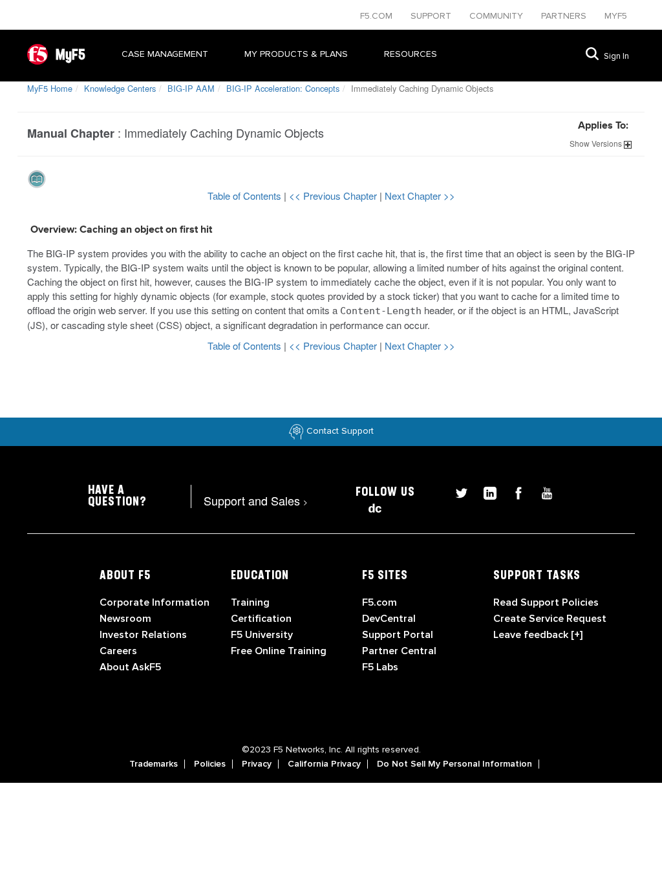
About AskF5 (130, 667)
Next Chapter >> (420, 195)
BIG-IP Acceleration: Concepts (282, 88)
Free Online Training (278, 650)
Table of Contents (246, 195)
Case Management (165, 53)
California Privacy (324, 764)
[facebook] (513, 491)
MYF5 (615, 15)
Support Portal (397, 634)
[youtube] (540, 491)
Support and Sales (256, 500)
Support (432, 15)
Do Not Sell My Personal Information (454, 764)
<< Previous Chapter (334, 195)
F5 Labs (380, 667)
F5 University (262, 634)
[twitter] (456, 491)
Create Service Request (549, 618)
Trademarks (153, 764)
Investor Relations (143, 634)
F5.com (377, 15)
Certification (261, 618)
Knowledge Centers (120, 88)
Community (497, 15)
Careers (118, 650)
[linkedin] (485, 491)
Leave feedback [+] (537, 634)
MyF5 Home (49, 88)
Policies (210, 764)
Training (250, 602)
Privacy (257, 764)
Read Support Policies (546, 602)
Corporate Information (154, 602)
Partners (565, 15)
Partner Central (399, 650)
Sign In (616, 56)
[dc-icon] (368, 506)
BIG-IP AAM (191, 88)
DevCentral (389, 618)
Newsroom (125, 618)
